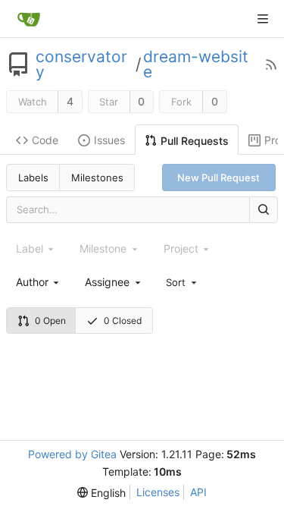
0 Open (50, 320)
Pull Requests (195, 140)
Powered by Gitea (72, 454)
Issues (109, 140)
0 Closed (123, 320)
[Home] (29, 19)
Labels (33, 177)
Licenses (157, 492)
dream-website (195, 64)
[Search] (263, 209)
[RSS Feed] (271, 64)
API (198, 492)
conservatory (81, 64)
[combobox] (38, 282)
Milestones (97, 177)
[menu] (182, 281)
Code (45, 140)
